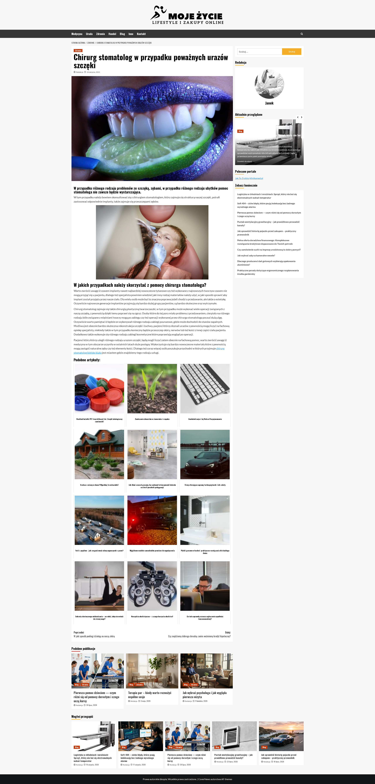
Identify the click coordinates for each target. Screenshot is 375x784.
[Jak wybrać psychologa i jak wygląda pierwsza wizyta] (206, 670)
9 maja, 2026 (145, 701)
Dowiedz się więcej (244, 161)
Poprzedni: (94, 634)
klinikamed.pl (256, 178)
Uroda (89, 34)
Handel (112, 34)
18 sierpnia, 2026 (92, 764)
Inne (131, 34)
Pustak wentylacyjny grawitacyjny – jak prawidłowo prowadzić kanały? (268, 224)
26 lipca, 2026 (91, 705)
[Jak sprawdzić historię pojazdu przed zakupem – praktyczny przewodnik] (281, 736)
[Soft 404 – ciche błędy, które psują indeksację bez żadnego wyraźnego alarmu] (140, 736)
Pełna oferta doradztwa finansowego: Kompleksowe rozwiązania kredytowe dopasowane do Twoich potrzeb (265, 242)
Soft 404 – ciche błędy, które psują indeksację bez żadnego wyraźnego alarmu (265, 140)
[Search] (302, 33)
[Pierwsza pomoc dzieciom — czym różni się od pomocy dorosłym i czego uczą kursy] (97, 670)
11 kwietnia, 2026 (201, 701)
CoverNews (204, 779)
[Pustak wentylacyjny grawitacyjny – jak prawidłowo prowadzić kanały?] (234, 736)
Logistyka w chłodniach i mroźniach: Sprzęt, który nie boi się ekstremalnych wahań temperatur (267, 196)
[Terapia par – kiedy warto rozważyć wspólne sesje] (152, 670)
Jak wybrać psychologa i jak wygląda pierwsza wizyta (205, 694)
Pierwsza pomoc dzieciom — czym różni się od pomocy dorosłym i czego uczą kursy (96, 696)
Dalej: (199, 634)
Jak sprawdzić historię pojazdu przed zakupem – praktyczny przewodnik (266, 233)
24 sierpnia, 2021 (93, 72)
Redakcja (79, 72)
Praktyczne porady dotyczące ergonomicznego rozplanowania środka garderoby (268, 272)
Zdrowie (100, 34)
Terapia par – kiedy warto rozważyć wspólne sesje (149, 694)
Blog (122, 34)
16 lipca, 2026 (279, 761)
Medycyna (76, 34)
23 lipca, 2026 (232, 761)
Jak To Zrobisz (242, 178)
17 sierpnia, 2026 (256, 146)
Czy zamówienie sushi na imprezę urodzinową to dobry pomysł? (269, 249)
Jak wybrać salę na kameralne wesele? (256, 255)
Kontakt (141, 34)
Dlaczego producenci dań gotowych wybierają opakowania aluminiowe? (266, 263)
